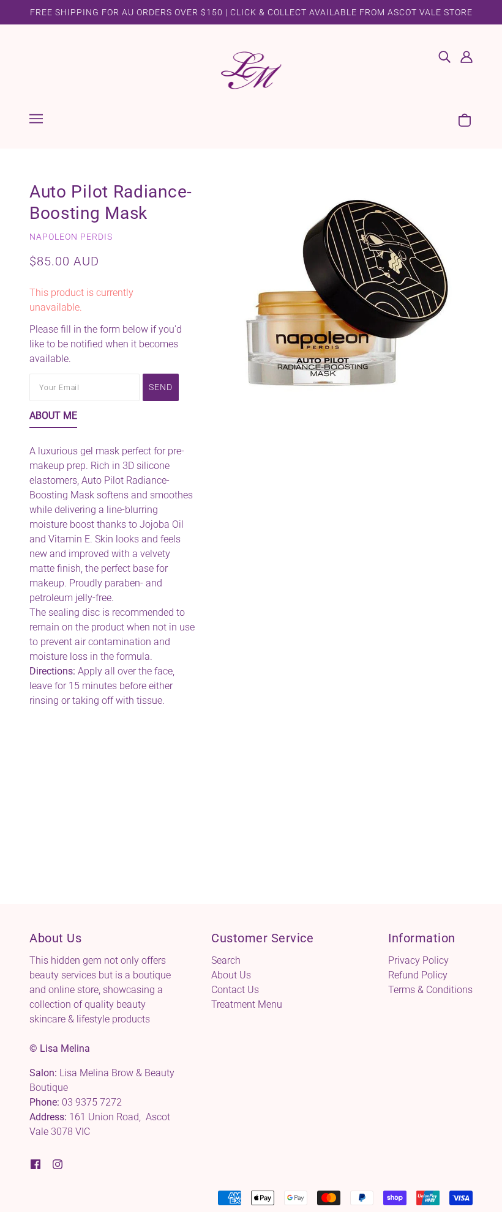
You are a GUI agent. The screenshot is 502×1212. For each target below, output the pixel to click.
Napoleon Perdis (71, 237)
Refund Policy (418, 975)
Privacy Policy (418, 960)
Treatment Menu (246, 1004)
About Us (231, 975)
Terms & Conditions (430, 990)
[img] (444, 56)
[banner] (251, 69)
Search (226, 960)
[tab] (53, 418)
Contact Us (235, 990)
